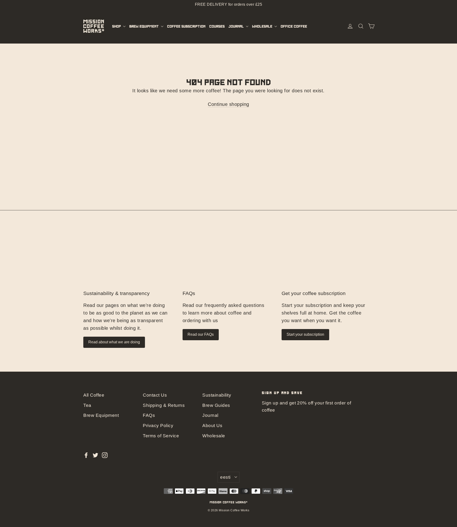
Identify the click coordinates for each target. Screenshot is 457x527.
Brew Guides (216, 405)
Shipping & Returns (164, 405)
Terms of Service (161, 435)
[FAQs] (229, 260)
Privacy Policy (158, 425)
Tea (87, 405)
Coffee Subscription (186, 26)
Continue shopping (228, 104)
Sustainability (216, 395)
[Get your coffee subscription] (328, 260)
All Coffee (93, 395)
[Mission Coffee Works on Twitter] (95, 455)
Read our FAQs (201, 334)
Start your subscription (305, 334)
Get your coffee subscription (314, 293)
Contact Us (155, 395)
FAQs (189, 293)
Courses (217, 26)
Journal (236, 26)
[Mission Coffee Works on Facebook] (86, 455)
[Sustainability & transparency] (129, 260)
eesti (225, 477)
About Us (212, 425)
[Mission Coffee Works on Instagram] (105, 455)
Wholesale (262, 26)
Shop (117, 26)
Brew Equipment (144, 26)
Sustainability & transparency (116, 293)
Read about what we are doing (114, 342)
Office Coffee (294, 26)
